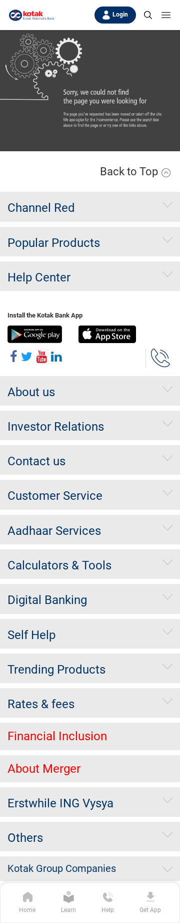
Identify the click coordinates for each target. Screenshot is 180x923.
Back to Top (130, 171)
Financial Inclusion (57, 736)
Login (120, 14)
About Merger (44, 769)
